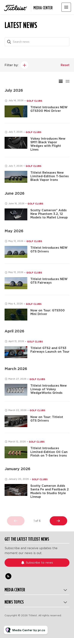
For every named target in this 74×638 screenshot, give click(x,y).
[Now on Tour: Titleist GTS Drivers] (16, 421)
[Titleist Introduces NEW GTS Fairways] (16, 283)
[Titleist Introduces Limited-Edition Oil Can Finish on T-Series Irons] (16, 452)
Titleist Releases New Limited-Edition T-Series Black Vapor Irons (49, 176)
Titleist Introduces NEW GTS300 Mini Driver (49, 109)
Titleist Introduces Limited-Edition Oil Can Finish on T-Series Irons (49, 451)
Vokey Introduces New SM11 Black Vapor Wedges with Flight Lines (47, 144)
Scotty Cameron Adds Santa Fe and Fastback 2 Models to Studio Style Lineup (49, 491)
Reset (65, 65)
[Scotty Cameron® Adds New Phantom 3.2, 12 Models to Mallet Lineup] (16, 214)
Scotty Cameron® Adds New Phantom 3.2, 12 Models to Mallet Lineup (49, 213)
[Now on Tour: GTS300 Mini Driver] (16, 315)
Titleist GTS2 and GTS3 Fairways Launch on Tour (49, 349)
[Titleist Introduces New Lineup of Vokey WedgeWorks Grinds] (16, 390)
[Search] (9, 41)
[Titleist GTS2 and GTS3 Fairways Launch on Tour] (16, 352)
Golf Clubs (34, 100)
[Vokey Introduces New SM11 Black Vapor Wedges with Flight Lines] (16, 143)
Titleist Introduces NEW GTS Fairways (49, 280)
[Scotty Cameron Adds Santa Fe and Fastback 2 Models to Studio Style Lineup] (16, 490)
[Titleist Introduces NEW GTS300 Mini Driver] (16, 111)
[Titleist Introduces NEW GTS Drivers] (16, 252)
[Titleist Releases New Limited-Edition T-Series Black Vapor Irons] (16, 177)
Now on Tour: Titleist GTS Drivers (46, 418)
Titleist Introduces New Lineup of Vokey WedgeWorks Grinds (48, 389)
